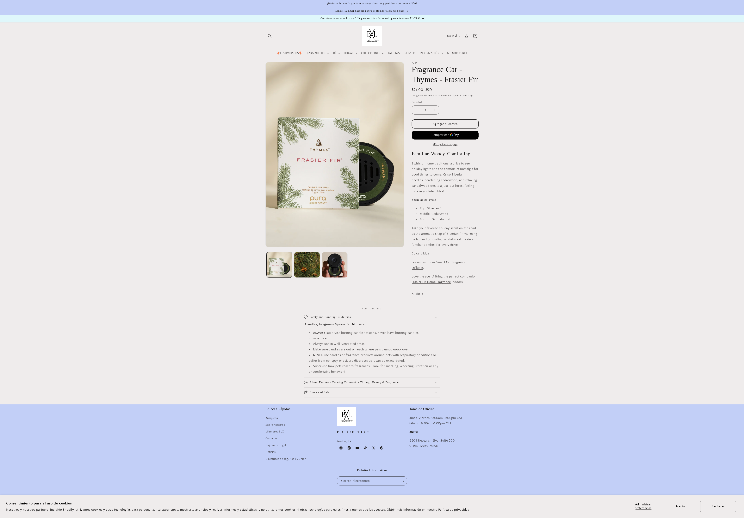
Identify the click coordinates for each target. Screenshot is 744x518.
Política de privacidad (453, 509)
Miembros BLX (274, 431)
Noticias (270, 452)
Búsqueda (271, 418)
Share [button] (419, 293)
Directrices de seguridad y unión (285, 458)
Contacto (271, 438)
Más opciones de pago (445, 144)
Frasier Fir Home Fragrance (431, 282)
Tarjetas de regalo (276, 445)
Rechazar (718, 506)
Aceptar (680, 506)
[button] (269, 36)
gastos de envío (425, 95)
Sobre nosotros (275, 424)
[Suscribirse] (402, 481)
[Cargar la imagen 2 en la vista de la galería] (307, 265)
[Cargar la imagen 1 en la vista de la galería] (279, 265)
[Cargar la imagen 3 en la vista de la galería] (335, 265)
